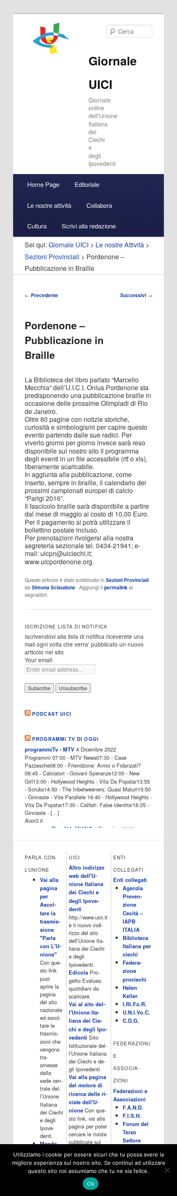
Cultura (37, 225)
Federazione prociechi (135, 971)
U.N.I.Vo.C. (136, 1012)
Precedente (41, 295)
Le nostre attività (49, 205)
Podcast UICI (51, 713)
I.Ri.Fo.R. (135, 1004)
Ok (90, 1183)
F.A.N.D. (133, 1107)
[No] (167, 1170)
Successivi (136, 295)
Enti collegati (130, 880)
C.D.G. (131, 1020)
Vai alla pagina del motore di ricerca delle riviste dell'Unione (88, 1093)
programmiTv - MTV (50, 749)
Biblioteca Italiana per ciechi (137, 946)
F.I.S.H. (132, 1115)
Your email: (39, 660)
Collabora (99, 205)
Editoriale (87, 184)
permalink (116, 587)
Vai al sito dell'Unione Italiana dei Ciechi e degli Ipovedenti (88, 1021)
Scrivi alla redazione (89, 225)
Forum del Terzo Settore (136, 1132)
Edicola (78, 972)
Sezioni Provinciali (127, 580)
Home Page (43, 184)
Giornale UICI (68, 244)
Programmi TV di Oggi (65, 738)
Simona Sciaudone (54, 587)
